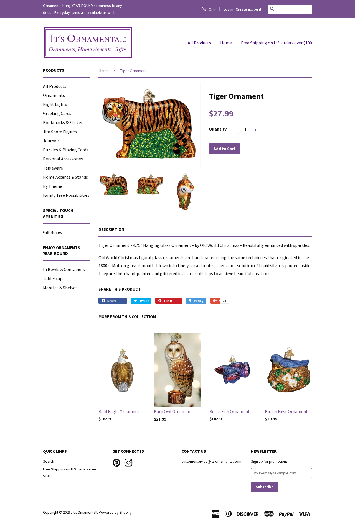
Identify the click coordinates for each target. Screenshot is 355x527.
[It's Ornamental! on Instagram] (128, 462)
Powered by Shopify (115, 512)
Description (111, 229)
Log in (228, 9)
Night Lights (55, 104)
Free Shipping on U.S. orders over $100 (276, 42)
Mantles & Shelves (60, 287)
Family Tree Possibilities (66, 195)
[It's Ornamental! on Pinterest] (116, 462)
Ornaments (54, 95)
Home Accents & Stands (65, 177)
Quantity (218, 129)
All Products (199, 42)
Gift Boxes (52, 232)
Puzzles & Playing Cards (65, 149)
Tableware (53, 168)
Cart (211, 9)
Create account (248, 9)
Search (48, 461)
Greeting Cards (57, 113)
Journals (51, 141)
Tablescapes (55, 278)
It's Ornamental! (85, 512)
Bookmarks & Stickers (64, 122)
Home (226, 42)
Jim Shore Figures (60, 131)
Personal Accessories (63, 159)
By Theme (52, 186)
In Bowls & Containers (64, 269)
